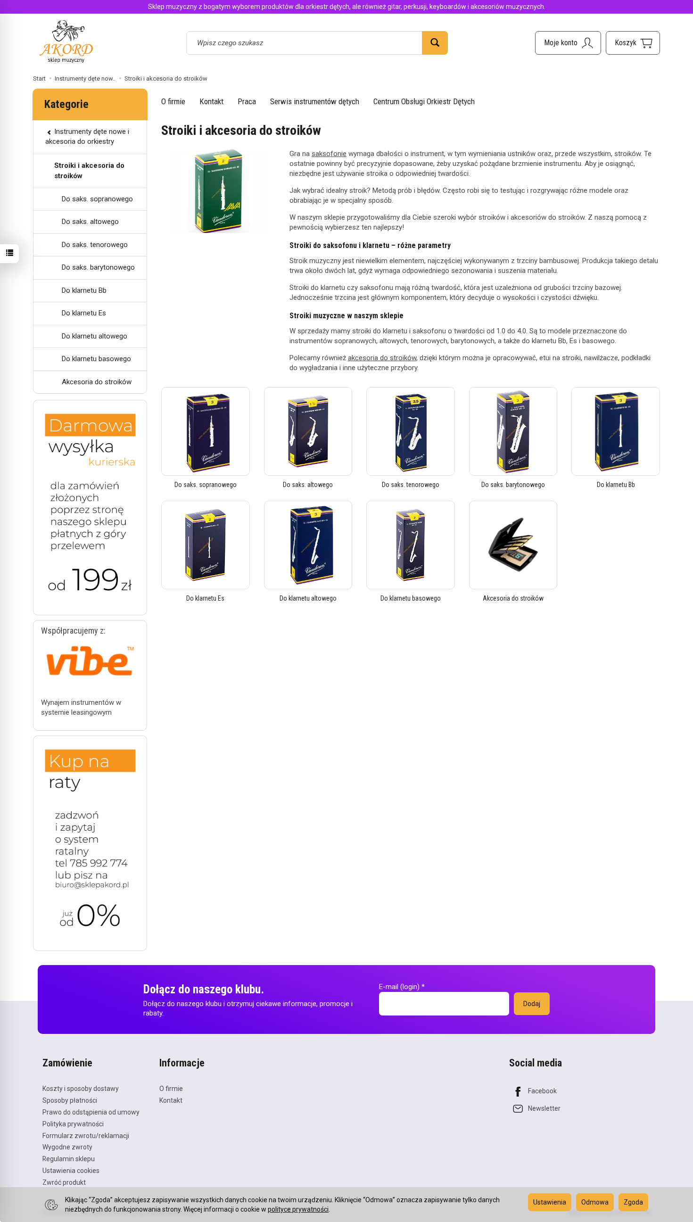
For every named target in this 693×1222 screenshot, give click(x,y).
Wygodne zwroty (67, 1147)
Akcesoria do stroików (513, 598)
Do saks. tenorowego (410, 484)
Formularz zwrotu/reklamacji (85, 1135)
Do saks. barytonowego (513, 484)
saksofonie (329, 153)
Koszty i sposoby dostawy (80, 1088)
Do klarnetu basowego (410, 598)
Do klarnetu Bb (616, 484)
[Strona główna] (66, 41)
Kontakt (211, 101)
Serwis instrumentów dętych (314, 101)
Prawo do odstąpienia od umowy (91, 1112)
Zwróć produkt (64, 1182)
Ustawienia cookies (70, 1170)
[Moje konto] (568, 43)
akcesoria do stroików (382, 358)
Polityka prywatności (73, 1124)
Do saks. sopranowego (205, 484)
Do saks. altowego (308, 484)
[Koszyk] (633, 43)
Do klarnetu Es (205, 598)
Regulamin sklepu (68, 1159)
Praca (247, 101)
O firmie (173, 101)
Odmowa (595, 1202)
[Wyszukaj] (435, 43)
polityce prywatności (298, 1209)
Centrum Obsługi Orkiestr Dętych (424, 101)
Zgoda (633, 1202)
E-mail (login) (399, 987)
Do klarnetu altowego (308, 598)
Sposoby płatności (69, 1100)
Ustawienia (549, 1202)
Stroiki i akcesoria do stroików (89, 170)
